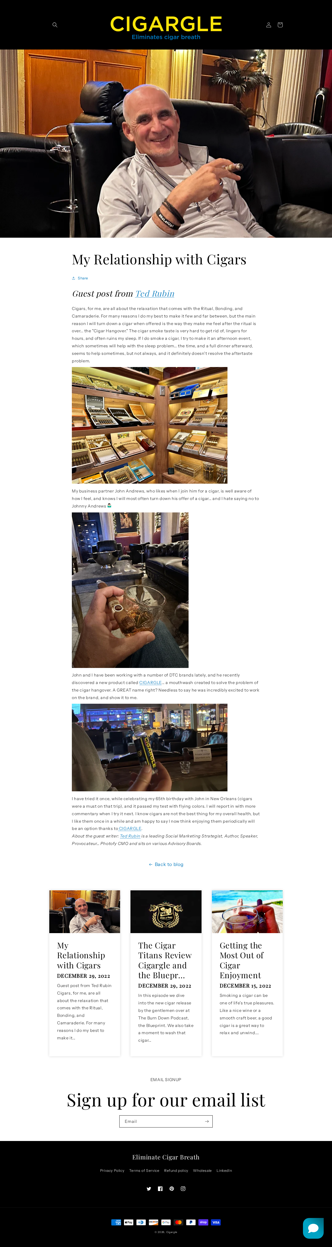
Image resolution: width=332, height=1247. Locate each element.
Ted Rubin (154, 293)
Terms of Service (144, 1170)
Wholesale (202, 1170)
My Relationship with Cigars (81, 955)
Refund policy (176, 1170)
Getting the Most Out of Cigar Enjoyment (242, 960)
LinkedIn (224, 1170)
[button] (55, 25)
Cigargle (172, 1232)
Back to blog (169, 864)
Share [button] (83, 278)
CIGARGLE (150, 682)
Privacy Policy (112, 1170)
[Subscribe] (206, 1121)
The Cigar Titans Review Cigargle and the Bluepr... (164, 960)
